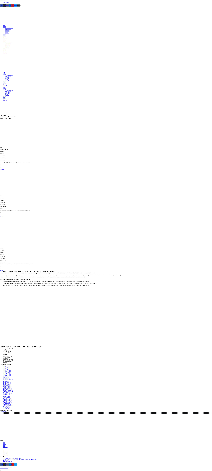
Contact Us (5, 38)
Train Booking (7, 31)
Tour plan (6, 32)
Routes (4, 35)
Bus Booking (7, 30)
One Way (4, 34)
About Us (4, 26)
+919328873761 (3, 411)
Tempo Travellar (8, 29)
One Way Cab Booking (9, 28)
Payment (4, 36)
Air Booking (7, 33)
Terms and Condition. (4, 468)
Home (4, 25)
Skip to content (3, 0)
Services (4, 27)
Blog (3, 37)
